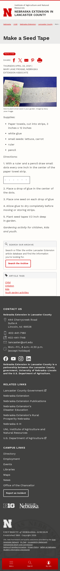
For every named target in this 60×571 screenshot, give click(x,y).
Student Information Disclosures (16, 550)
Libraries (9, 469)
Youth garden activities (17, 292)
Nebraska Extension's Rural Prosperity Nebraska (21, 417)
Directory (9, 453)
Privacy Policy (33, 547)
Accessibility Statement (37, 542)
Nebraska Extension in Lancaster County (33, 13)
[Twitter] (20, 60)
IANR (16, 24)
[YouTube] (13, 358)
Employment (11, 458)
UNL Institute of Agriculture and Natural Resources (24, 431)
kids (7, 289)
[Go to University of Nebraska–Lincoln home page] (7, 12)
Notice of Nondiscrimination (14, 547)
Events (7, 464)
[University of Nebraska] (29, 505)
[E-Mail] (26, 60)
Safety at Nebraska (48, 547)
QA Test (23, 542)
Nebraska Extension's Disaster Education (17, 408)
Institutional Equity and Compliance (17, 545)
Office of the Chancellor (19, 485)
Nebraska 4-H (12, 423)
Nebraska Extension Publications (24, 401)
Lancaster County (45, 24)
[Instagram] (20, 358)
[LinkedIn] (28, 358)
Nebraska (7, 24)
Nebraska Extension (28, 24)
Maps (6, 474)
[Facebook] (14, 60)
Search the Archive (18, 263)
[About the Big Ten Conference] (8, 505)
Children (9, 286)
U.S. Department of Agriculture (23, 438)
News (6, 480)
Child (7, 282)
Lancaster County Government (23, 390)
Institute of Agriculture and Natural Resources (31, 6)
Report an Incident (16, 493)
